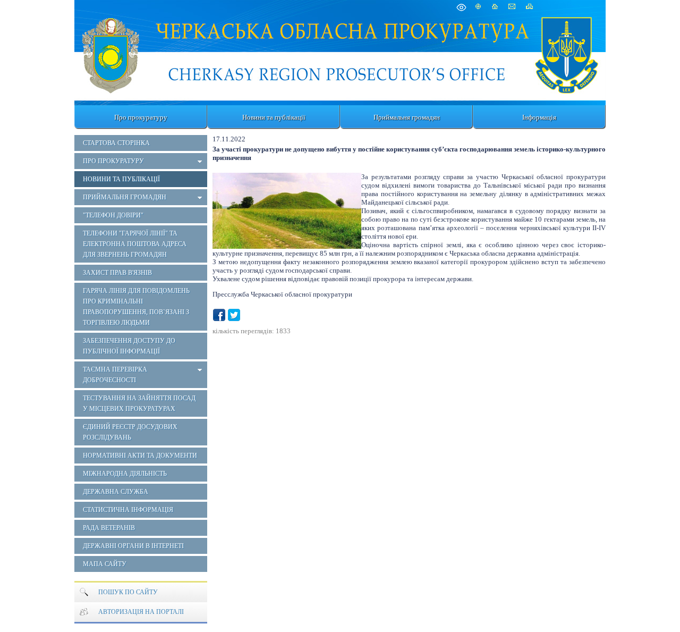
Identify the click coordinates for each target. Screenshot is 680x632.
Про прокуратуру (140, 117)
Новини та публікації (273, 117)
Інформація (539, 117)
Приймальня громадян (406, 117)
